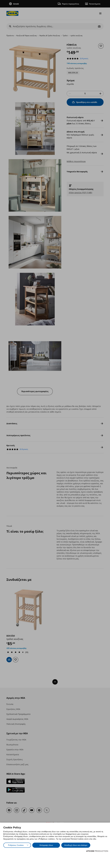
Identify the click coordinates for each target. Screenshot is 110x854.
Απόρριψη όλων (46, 845)
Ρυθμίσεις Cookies (16, 845)
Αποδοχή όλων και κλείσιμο (75, 845)
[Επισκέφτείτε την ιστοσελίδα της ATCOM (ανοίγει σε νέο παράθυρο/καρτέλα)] (97, 851)
